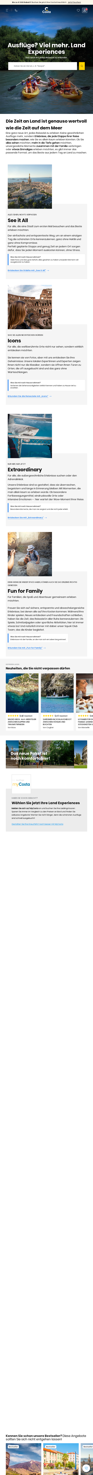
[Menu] (7, 10)
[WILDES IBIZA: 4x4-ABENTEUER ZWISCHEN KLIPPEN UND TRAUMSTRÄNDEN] (22, 702)
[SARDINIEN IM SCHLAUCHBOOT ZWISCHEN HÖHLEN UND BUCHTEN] (57, 702)
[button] (78, 10)
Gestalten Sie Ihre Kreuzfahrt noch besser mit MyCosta (37, 824)
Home (8, 780)
